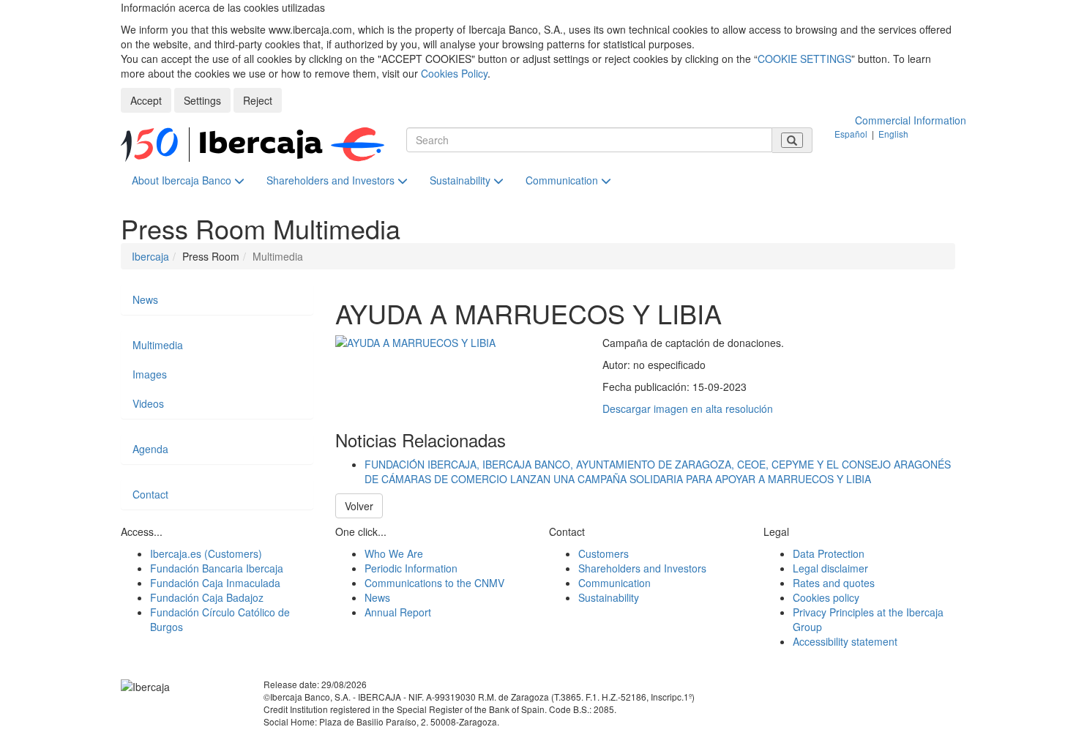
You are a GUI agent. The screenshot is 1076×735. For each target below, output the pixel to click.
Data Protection (828, 553)
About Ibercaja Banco (183, 180)
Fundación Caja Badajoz (207, 597)
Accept (146, 100)
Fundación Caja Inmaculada (215, 582)
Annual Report (398, 612)
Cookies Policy (454, 73)
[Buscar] (792, 140)
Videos (148, 403)
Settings (202, 100)
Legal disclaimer (830, 568)
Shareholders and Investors (331, 180)
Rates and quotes (834, 582)
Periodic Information (411, 568)
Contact (150, 494)
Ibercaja (150, 256)
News (145, 299)
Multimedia (157, 344)
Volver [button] (359, 506)
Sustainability (461, 180)
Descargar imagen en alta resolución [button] (687, 408)
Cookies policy (826, 597)
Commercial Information (910, 120)
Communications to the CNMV (434, 582)
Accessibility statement (845, 641)
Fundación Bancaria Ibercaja (216, 568)
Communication (563, 180)
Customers (603, 553)
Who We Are (394, 553)
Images (149, 374)
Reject (257, 100)
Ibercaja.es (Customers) (206, 553)
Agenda (150, 448)
